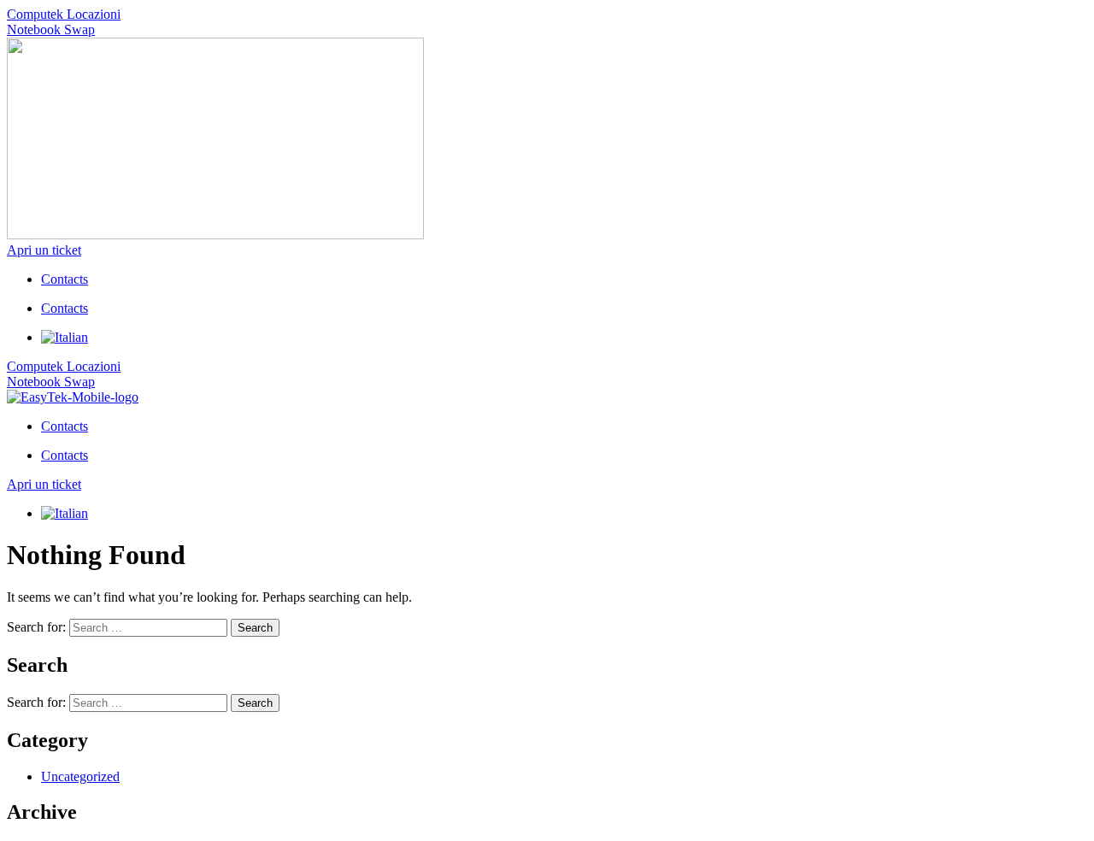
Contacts (64, 279)
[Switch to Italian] (64, 337)
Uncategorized (80, 776)
